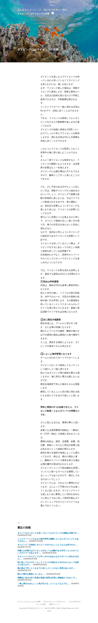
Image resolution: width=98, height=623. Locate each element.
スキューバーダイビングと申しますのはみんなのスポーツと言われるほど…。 (48, 557)
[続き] (52, 13)
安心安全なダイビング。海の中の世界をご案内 (42, 9)
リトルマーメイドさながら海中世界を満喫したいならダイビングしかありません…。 (48, 540)
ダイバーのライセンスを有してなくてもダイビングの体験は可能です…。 (48, 533)
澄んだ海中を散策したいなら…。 (31, 574)
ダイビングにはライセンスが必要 (33, 13)
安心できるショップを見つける (54, 602)
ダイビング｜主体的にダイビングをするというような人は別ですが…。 (47, 545)
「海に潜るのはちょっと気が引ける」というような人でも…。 (44, 583)
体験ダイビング (54, 604)
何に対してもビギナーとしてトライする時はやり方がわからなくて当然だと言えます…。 (48, 563)
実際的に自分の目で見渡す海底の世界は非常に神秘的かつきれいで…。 (47, 578)
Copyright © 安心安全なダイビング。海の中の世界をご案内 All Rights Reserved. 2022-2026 (49, 609)
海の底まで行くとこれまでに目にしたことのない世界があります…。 (46, 568)
